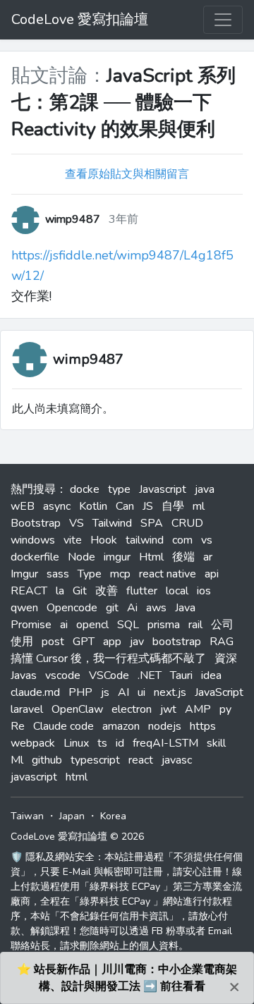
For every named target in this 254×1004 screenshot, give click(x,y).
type (119, 489)
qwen (24, 608)
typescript (95, 760)
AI (123, 692)
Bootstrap (36, 523)
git (112, 608)
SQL (128, 624)
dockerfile (35, 557)
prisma (163, 624)
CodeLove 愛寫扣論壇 (79, 19)
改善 (106, 591)
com (182, 540)
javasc (177, 760)
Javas (24, 675)
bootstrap (176, 641)
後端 (183, 557)
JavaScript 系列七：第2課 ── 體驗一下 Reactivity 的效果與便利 (123, 102)
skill (216, 743)
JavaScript (219, 692)
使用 (22, 641)
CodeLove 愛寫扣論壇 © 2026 (77, 836)
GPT (84, 641)
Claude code (63, 726)
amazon (121, 726)
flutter (141, 591)
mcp (120, 574)
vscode (62, 675)
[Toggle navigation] (223, 20)
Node (81, 557)
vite (73, 540)
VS (76, 523)
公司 (222, 624)
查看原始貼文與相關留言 (127, 174)
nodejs (164, 726)
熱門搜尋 (33, 489)
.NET (150, 675)
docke (84, 489)
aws (156, 608)
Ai (132, 608)
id (120, 743)
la (60, 591)
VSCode (109, 675)
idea (211, 675)
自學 (173, 506)
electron (131, 709)
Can (125, 506)
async (57, 506)
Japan (72, 816)
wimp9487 (88, 359)
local (177, 591)
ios (204, 591)
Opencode (72, 608)
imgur (117, 557)
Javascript (162, 489)
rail (195, 624)
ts (102, 743)
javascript (34, 777)
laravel (27, 709)
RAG (222, 641)
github (47, 760)
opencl (92, 624)
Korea (113, 816)
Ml (17, 760)
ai (64, 624)
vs (206, 540)
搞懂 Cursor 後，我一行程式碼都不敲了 (108, 658)
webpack (33, 743)
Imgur (24, 574)
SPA (151, 523)
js (105, 692)
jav (137, 641)
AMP (198, 709)
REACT (29, 591)
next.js (170, 692)
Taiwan (27, 816)
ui (141, 692)
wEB (23, 506)
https (203, 726)
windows (33, 540)
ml (199, 506)
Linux (76, 743)
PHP (80, 692)
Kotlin (93, 506)
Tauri (181, 675)
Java (185, 608)
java (204, 489)
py (225, 709)
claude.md (35, 692)
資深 (225, 658)
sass (58, 574)
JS (148, 506)
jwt (168, 709)
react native (167, 574)
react (140, 760)
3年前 (123, 219)
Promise (31, 624)
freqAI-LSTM (165, 743)
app (112, 641)
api (212, 574)
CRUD (187, 523)
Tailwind (112, 523)
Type (90, 574)
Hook (103, 540)
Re (18, 726)
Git (80, 591)
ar (207, 557)
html (76, 777)
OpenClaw (77, 709)
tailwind (145, 540)
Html (151, 557)
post (53, 641)
